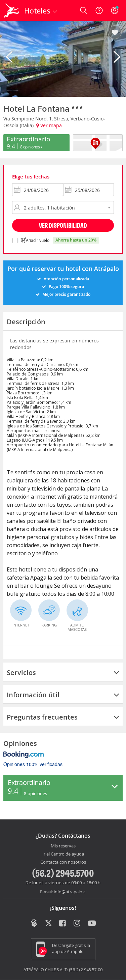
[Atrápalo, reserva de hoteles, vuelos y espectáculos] (11, 10)
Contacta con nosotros (63, 862)
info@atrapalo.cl (70, 892)
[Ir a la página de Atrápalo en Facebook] (63, 923)
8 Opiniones (30, 146)
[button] (115, 32)
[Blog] (34, 923)
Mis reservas (63, 846)
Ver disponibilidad (63, 225)
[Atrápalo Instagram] (77, 923)
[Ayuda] (99, 10)
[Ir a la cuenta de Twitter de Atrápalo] (48, 923)
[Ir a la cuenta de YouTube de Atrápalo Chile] (92, 923)
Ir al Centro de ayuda (63, 854)
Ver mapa (50, 125)
